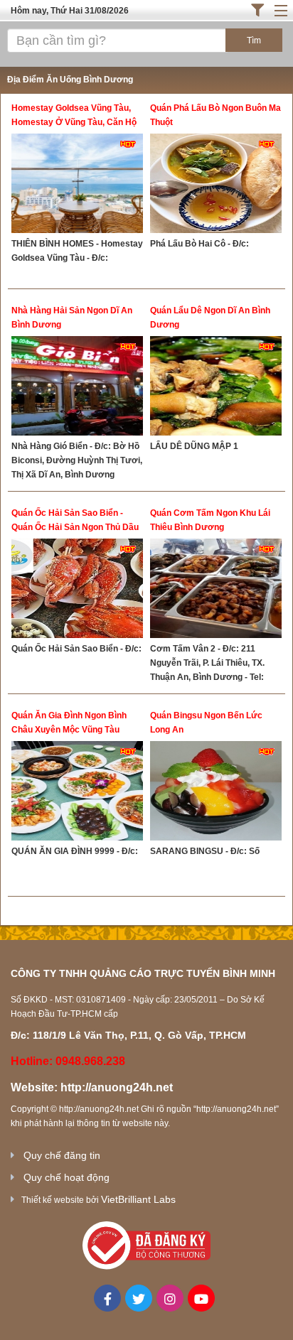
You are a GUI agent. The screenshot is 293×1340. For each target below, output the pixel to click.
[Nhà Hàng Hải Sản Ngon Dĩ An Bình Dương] (77, 387)
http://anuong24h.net (116, 1087)
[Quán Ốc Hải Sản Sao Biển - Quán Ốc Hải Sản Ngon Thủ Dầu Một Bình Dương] (77, 590)
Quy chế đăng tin (61, 1155)
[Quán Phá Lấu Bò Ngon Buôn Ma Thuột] (216, 185)
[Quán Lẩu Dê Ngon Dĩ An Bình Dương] (216, 387)
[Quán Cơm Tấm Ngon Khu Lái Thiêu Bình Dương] (216, 590)
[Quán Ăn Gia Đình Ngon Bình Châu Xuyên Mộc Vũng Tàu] (77, 792)
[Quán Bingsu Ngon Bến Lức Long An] (216, 792)
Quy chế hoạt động (66, 1177)
